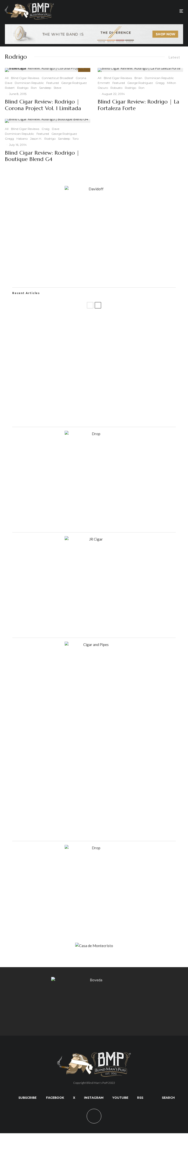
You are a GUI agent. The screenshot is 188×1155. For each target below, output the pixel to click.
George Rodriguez (74, 83)
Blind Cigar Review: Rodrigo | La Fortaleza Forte (138, 105)
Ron (34, 88)
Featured (52, 83)
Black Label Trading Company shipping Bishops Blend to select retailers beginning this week (104, 415)
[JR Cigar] (94, 539)
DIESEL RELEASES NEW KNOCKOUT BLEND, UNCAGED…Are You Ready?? (94, 368)
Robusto (116, 88)
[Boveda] (94, 980)
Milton (171, 83)
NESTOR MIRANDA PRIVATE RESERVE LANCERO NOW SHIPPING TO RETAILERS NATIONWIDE (101, 321)
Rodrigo (22, 88)
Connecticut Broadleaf (57, 78)
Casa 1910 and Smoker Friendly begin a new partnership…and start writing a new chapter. (100, 344)
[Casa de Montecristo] (94, 945)
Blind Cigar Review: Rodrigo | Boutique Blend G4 (42, 156)
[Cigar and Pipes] (94, 644)
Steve (57, 88)
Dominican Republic (29, 83)
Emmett (104, 83)
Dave (8, 83)
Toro (75, 138)
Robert (10, 88)
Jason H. (36, 138)
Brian (138, 78)
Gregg (9, 138)
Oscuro (103, 88)
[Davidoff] (94, 27)
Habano (22, 138)
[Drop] (94, 433)
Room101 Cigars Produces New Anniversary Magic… (77, 392)
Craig (45, 129)
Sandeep (45, 88)
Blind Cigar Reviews (25, 78)
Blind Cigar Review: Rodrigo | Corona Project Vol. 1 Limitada (43, 105)
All (7, 78)
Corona (81, 78)
